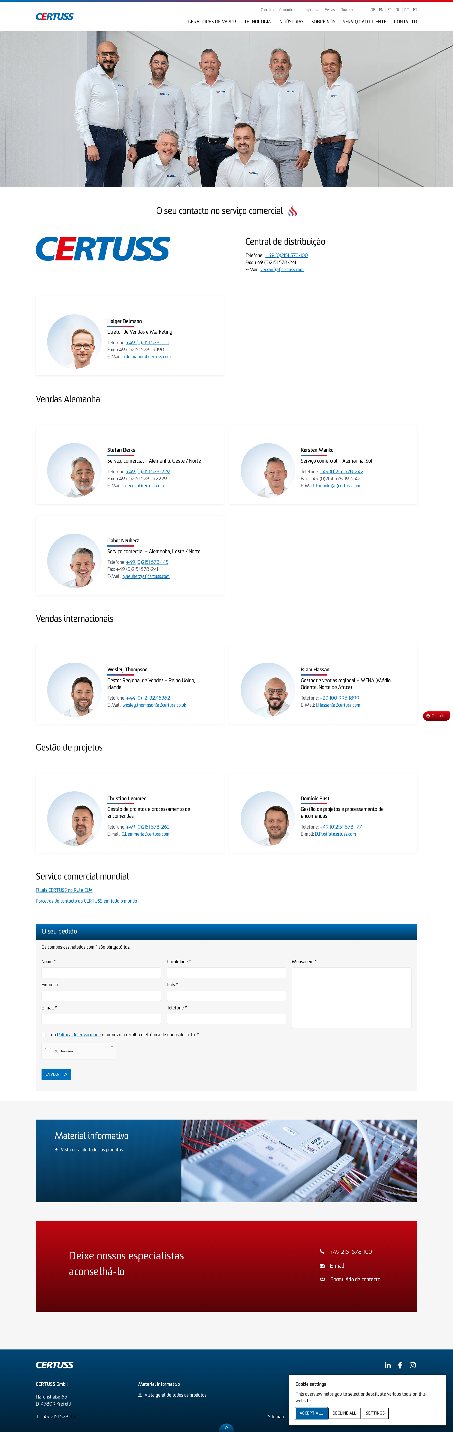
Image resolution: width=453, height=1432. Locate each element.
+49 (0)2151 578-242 (341, 472)
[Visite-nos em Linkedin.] (388, 1365)
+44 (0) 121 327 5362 (148, 698)
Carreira (267, 10)
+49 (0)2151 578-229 (148, 472)
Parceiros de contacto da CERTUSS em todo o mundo (86, 901)
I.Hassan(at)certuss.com (338, 705)
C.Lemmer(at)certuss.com (145, 834)
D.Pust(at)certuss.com (335, 834)
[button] (436, 716)
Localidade (179, 962)
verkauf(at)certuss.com (282, 270)
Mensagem (304, 962)
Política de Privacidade (79, 1035)
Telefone (177, 1008)
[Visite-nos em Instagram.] (412, 1365)
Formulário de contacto (355, 1280)
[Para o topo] (226, 1428)
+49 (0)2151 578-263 (148, 827)
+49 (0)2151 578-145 (147, 562)
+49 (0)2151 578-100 (286, 255)
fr (390, 10)
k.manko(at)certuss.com (338, 486)
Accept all (311, 1413)
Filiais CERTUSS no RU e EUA (64, 890)
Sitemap (276, 1417)
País (172, 985)
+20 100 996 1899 (339, 698)
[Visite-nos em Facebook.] (400, 1365)
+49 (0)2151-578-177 (341, 827)
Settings (375, 1413)
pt (406, 10)
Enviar (53, 1074)
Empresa (50, 985)
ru (398, 10)
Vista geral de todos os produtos (92, 1150)
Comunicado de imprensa (299, 10)
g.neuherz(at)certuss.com (146, 576)
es (415, 10)
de (373, 10)
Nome (49, 962)
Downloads (350, 10)
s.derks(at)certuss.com (143, 486)
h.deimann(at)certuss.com (146, 357)
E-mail (49, 1008)
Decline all (344, 1413)
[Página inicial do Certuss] (55, 16)
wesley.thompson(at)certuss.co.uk (154, 705)
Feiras (330, 10)
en (381, 10)
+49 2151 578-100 (351, 1252)
